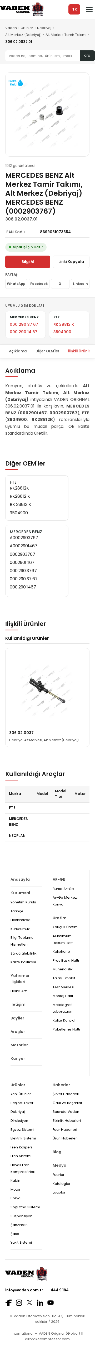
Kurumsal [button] (20, 892)
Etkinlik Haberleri (67, 1120)
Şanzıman (19, 1224)
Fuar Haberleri (65, 1129)
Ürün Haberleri (65, 1138)
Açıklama (18, 351)
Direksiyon (19, 1120)
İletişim (18, 1004)
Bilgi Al (28, 261)
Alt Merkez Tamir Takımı (66, 34)
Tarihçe (17, 911)
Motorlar (19, 1045)
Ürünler (27, 27)
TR (74, 9)
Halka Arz (19, 991)
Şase (15, 1233)
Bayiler (17, 1018)
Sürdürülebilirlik (24, 953)
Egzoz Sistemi (22, 1129)
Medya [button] (59, 1165)
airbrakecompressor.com (47, 1338)
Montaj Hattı (63, 995)
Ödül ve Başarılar (67, 1102)
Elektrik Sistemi (23, 1138)
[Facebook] (8, 1303)
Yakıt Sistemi (21, 1242)
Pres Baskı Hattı (66, 960)
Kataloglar (62, 1183)
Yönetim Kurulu (23, 902)
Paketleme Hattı (66, 1029)
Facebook (39, 283)
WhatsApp (16, 283)
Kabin (15, 1180)
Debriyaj (44, 27)
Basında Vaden (66, 1111)
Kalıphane (61, 951)
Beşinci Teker (22, 1102)
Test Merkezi (63, 987)
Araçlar (18, 1031)
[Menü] (89, 9)
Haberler (61, 1084)
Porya (16, 1198)
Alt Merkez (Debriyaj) (23, 34)
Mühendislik (63, 969)
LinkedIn (80, 283)
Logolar (59, 1192)
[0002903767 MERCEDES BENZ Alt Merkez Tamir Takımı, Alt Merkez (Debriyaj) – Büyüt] (47, 114)
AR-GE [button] (59, 879)
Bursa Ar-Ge (63, 888)
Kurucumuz (20, 928)
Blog (57, 1151)
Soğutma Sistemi (25, 1207)
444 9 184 (60, 1290)
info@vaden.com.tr (24, 1290)
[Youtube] (50, 1302)
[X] (29, 1302)
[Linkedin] (40, 1303)
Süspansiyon (21, 1216)
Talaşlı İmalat (64, 978)
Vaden (11, 27)
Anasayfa (20, 879)
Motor (16, 1189)
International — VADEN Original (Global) (46, 1333)
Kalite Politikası (23, 962)
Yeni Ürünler (21, 1093)
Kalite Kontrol (64, 1020)
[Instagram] (19, 1303)
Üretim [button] (60, 918)
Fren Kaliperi (21, 1147)
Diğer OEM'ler (47, 351)
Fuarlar (58, 1174)
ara (87, 55)
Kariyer (18, 1058)
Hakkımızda (21, 919)
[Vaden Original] (21, 9)
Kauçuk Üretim (65, 926)
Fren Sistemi (21, 1155)
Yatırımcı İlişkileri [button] (20, 978)
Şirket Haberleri (66, 1093)
